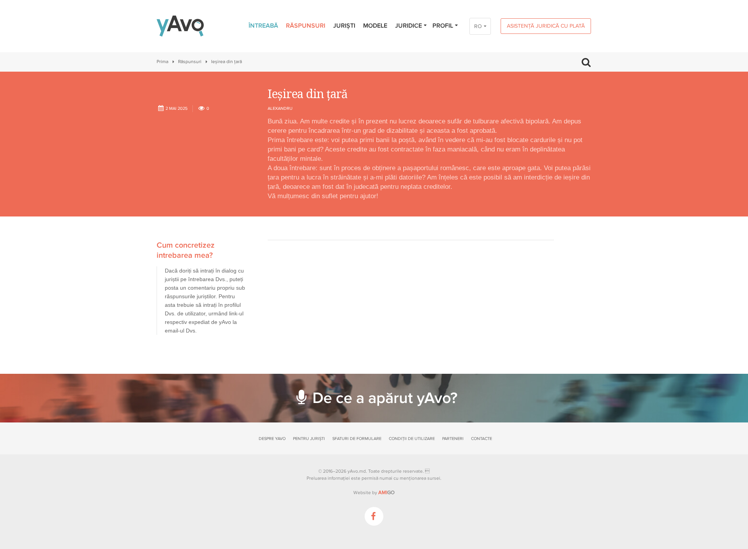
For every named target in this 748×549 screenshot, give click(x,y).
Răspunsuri (305, 26)
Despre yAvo (272, 438)
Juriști (344, 26)
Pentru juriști (309, 438)
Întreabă (263, 26)
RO (478, 26)
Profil (442, 26)
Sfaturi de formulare (356, 438)
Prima (162, 62)
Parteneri (453, 438)
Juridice (408, 26)
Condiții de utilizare (412, 438)
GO (386, 492)
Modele (375, 26)
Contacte (481, 438)
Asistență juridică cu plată (546, 26)
